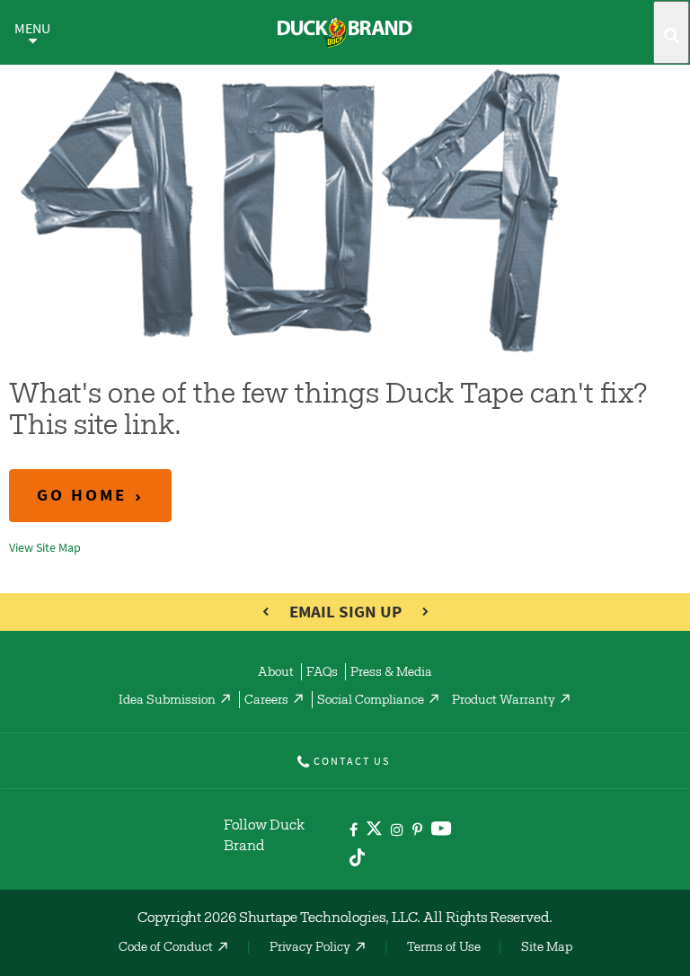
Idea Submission (167, 701)
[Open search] (671, 32)
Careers (266, 701)
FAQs (322, 673)
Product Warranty (503, 701)
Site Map (546, 948)
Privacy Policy (310, 948)
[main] (345, 307)
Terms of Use (444, 948)
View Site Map (45, 547)
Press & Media (391, 673)
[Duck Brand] (345, 32)
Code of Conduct (166, 948)
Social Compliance (370, 701)
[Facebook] (353, 830)
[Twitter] (374, 831)
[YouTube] (441, 831)
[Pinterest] (417, 830)
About (276, 673)
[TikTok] (357, 854)
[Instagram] (397, 830)
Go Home (82, 495)
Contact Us (352, 761)
